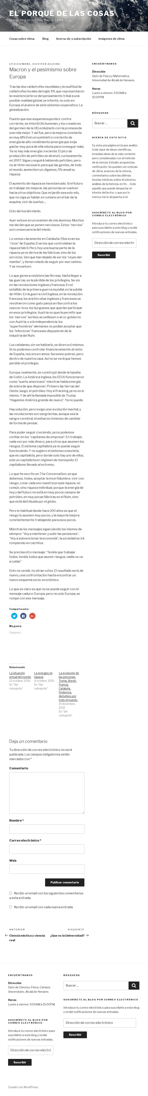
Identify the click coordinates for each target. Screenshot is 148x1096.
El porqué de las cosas (62, 13)
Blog (45, 38)
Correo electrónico (25, 840)
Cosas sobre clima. (22, 38)
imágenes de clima (111, 38)
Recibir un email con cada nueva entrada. (43, 907)
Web (12, 860)
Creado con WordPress (23, 1087)
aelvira (53, 64)
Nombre (16, 820)
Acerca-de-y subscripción (73, 38)
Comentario (18, 768)
